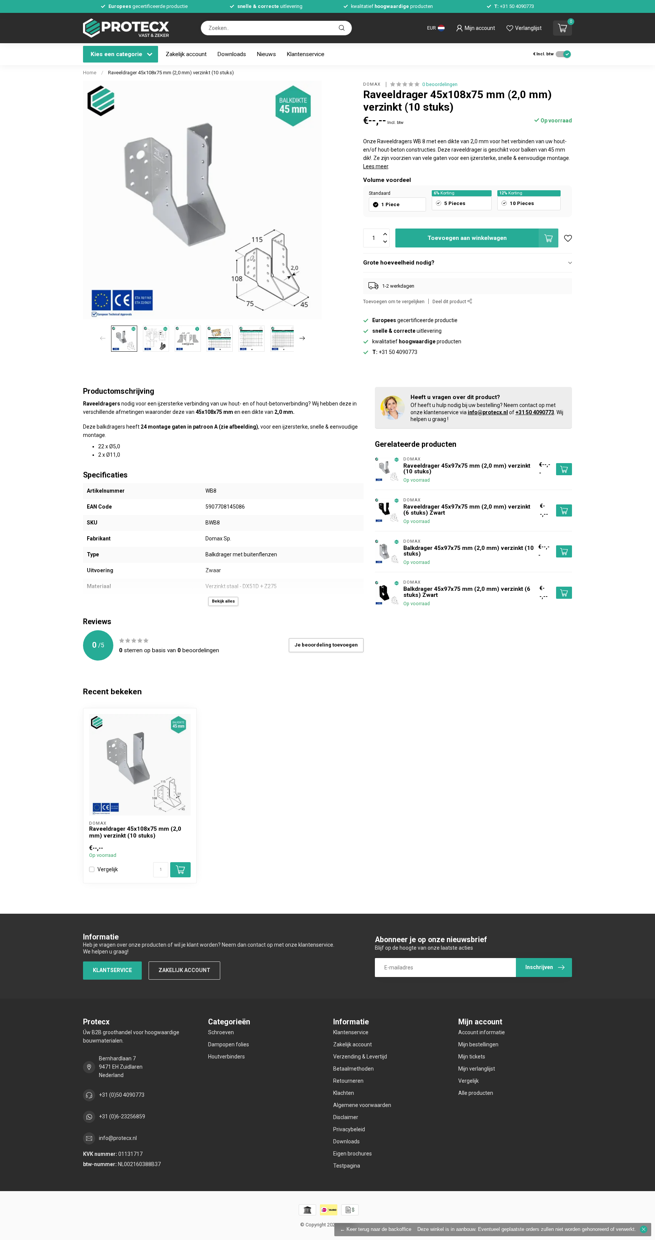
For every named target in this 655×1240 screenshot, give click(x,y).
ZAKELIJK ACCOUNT (184, 970)
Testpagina (346, 1166)
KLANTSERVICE (112, 970)
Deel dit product (449, 301)
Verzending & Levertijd (360, 1057)
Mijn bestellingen (478, 1044)
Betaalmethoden (353, 1069)
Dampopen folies (228, 1044)
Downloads (231, 54)
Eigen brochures (352, 1154)
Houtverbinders (226, 1057)
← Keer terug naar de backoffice (375, 1229)
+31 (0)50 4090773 (121, 1095)
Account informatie (481, 1032)
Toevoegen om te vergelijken (394, 301)
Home (89, 72)
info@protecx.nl (488, 412)
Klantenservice (305, 54)
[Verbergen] (643, 1229)
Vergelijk (107, 869)
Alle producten (475, 1093)
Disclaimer (345, 1117)
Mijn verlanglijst (476, 1069)
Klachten (343, 1093)
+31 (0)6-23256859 (122, 1116)
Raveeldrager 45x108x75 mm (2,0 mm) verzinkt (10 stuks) (171, 72)
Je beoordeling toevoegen (326, 645)
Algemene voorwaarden (362, 1105)
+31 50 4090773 (535, 412)
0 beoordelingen (440, 84)
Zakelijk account (186, 54)
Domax (372, 84)
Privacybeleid (349, 1129)
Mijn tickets (471, 1057)
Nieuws (266, 54)
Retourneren (348, 1081)
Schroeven (221, 1032)
